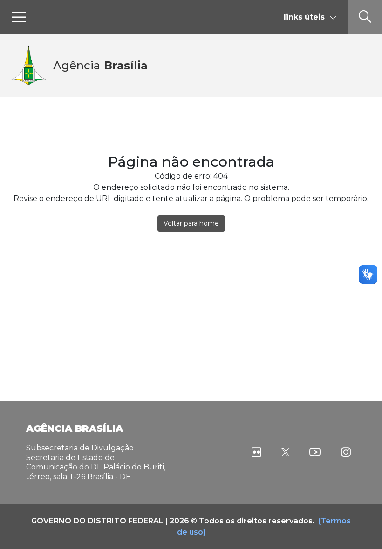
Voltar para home (191, 223)
